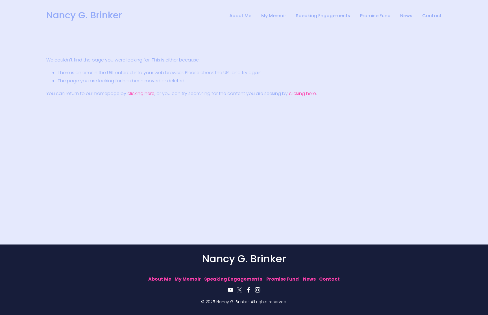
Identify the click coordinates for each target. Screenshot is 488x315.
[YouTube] (230, 290)
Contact (432, 16)
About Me (240, 16)
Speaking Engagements (323, 16)
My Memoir (273, 16)
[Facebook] (248, 290)
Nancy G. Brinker (84, 16)
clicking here (140, 94)
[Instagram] (257, 290)
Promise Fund (375, 16)
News (406, 16)
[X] (239, 290)
